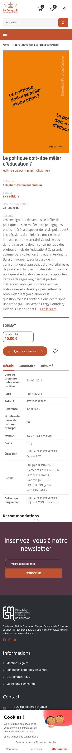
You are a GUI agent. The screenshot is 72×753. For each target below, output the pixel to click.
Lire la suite (48, 309)
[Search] (63, 22)
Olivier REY (43, 170)
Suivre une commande (21, 683)
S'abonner (33, 573)
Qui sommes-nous (18, 677)
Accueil (6, 45)
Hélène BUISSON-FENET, (18, 170)
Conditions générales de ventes (27, 670)
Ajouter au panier (25, 351)
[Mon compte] (64, 9)
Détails (8, 366)
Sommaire (27, 366)
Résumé (47, 366)
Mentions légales (17, 663)
